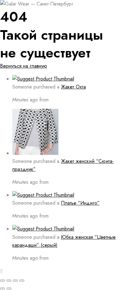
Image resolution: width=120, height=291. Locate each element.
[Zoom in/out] (21, 280)
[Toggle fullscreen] (15, 280)
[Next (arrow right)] (8, 288)
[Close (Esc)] (2, 280)
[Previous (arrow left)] (2, 288)
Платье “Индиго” (80, 202)
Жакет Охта (73, 86)
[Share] (8, 280)
